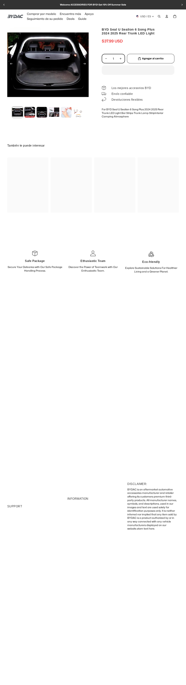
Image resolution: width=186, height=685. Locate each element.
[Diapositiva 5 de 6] (66, 112)
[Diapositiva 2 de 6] (29, 112)
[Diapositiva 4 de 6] (54, 112)
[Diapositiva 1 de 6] (17, 112)
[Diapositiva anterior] (4, 5)
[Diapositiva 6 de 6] (78, 112)
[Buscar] (159, 16)
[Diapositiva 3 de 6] (42, 112)
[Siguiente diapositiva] (182, 5)
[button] (138, 70)
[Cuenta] (167, 16)
